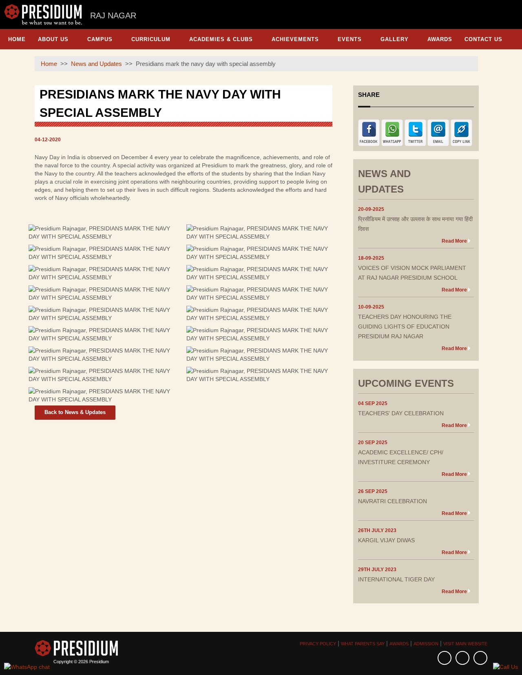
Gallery (394, 39)
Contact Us (483, 39)
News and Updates (96, 63)
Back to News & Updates (75, 412)
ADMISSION (426, 643)
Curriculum (150, 39)
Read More (454, 241)
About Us (53, 39)
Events (350, 39)
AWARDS (399, 643)
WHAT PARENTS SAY (363, 643)
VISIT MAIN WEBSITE (465, 643)
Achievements (295, 39)
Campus (100, 39)
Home (17, 39)
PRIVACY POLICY (318, 643)
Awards (439, 39)
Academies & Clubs (221, 39)
